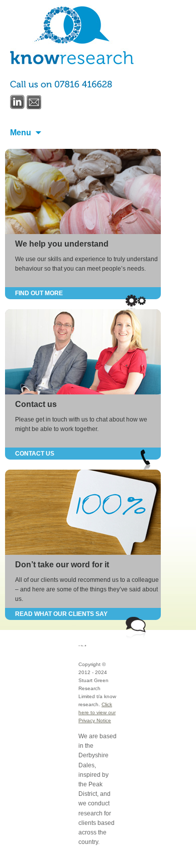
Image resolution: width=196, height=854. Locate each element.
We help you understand (62, 244)
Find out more (39, 293)
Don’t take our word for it (62, 564)
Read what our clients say (61, 613)
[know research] (73, 35)
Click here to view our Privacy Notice (97, 712)
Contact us (36, 404)
